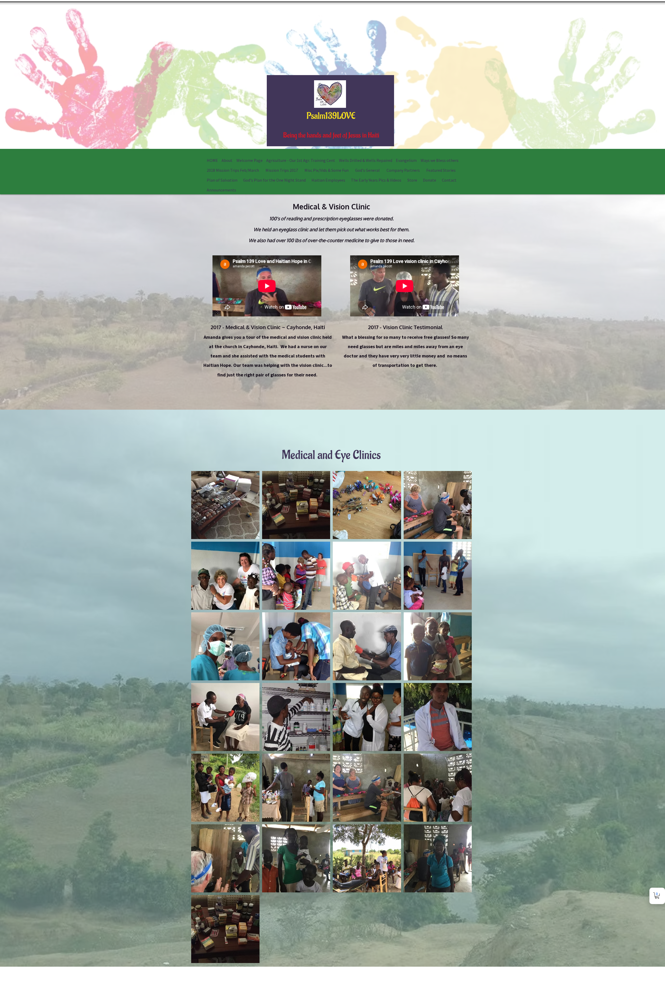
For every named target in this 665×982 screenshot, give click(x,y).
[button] (657, 895)
